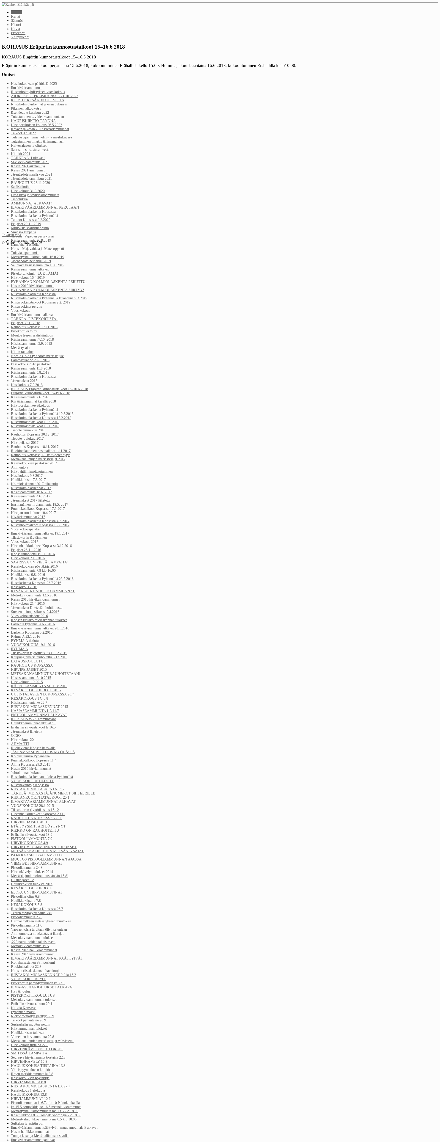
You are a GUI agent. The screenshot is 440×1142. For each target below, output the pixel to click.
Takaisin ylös (11, 235)
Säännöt (17, 20)
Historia (16, 25)
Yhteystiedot (20, 37)
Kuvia (15, 29)
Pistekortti (18, 33)
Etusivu (16, 12)
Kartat (15, 16)
